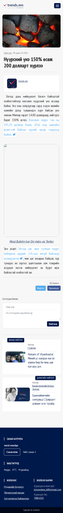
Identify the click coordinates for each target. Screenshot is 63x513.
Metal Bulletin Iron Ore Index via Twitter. (31, 241)
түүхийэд (24, 469)
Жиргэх (40, 288)
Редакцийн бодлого (14, 486)
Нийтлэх (53, 324)
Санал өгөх (12, 452)
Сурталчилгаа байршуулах (16, 498)
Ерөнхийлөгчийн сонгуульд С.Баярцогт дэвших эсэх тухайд (43, 399)
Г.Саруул (32, 348)
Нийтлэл (8, 53)
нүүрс (7, 469)
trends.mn (23, 81)
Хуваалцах (54, 288)
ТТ (15, 469)
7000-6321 (39, 498)
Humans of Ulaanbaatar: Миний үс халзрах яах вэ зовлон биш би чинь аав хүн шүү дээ (41, 360)
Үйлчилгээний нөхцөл (14, 492)
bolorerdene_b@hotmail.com (47, 489)
